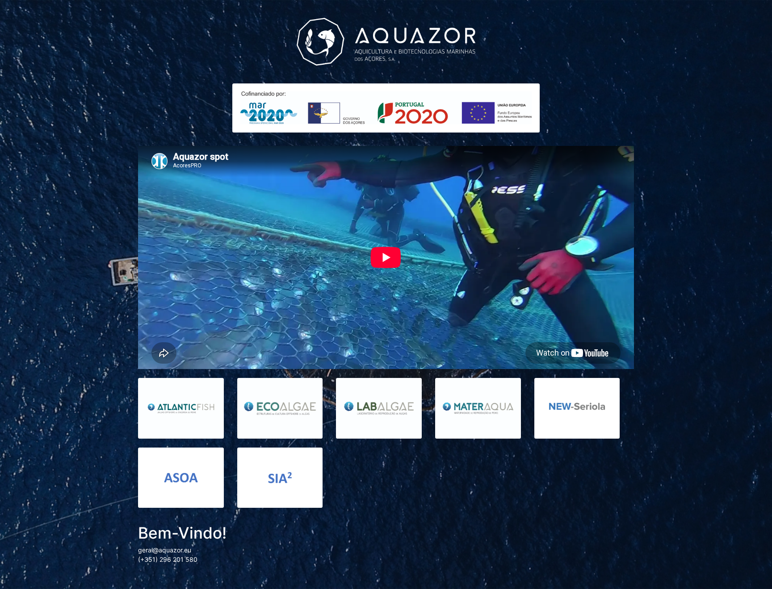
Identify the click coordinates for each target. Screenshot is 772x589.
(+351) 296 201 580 (167, 559)
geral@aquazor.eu (164, 550)
